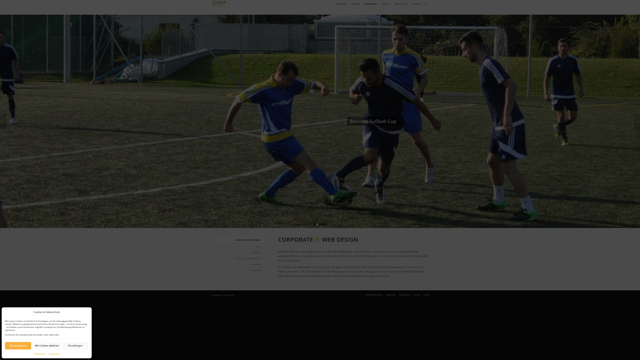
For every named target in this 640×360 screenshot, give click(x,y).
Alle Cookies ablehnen (47, 345)
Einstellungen (75, 345)
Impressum (54, 353)
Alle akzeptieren (18, 345)
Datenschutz (40, 353)
